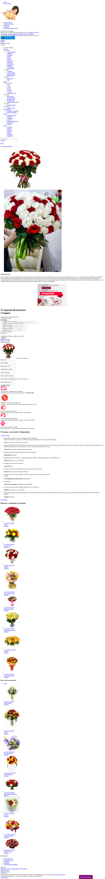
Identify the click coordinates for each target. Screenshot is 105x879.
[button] (86, 877)
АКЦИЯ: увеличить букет (10, 321)
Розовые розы (11, 99)
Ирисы (9, 56)
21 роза (9, 89)
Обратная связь (5, 871)
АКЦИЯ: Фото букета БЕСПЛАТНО (13, 323)
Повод (6, 114)
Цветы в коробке (12, 112)
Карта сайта (23, 868)
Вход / (5, 2)
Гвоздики (9, 55)
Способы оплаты (8, 24)
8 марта (9, 124)
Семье (9, 133)
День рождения (11, 115)
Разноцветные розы (12, 102)
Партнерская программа (10, 28)
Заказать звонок (9, 37)
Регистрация (7, 3)
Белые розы (10, 96)
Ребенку (9, 130)
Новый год (10, 122)
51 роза (9, 90)
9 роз (8, 86)
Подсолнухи (10, 64)
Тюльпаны (10, 66)
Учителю (9, 131)
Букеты (6, 49)
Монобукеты (10, 75)
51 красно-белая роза (6, 146)
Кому (5, 125)
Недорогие (10, 78)
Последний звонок (12, 121)
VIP (8, 80)
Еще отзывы (4, 499)
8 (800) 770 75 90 (34, 32)
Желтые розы (11, 100)
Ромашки (9, 65)
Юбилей (9, 116)
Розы (5, 81)
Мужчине (10, 134)
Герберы (9, 53)
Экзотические (11, 72)
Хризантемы (10, 68)
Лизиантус (10, 61)
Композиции (7, 109)
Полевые (9, 71)
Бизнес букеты (11, 74)
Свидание (10, 118)
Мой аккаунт (4, 868)
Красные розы (11, 97)
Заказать (6, 526)
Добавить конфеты (7, 326)
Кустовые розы (11, 105)
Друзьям (9, 127)
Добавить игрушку (8, 328)
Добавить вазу (6, 330)
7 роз (8, 84)
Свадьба (9, 119)
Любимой (10, 136)
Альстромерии (11, 52)
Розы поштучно (11, 93)
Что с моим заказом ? (14, 868)
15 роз (9, 87)
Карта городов (8, 22)
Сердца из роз (11, 108)
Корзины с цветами (12, 111)
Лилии (9, 59)
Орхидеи (9, 62)
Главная (3, 140)
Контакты (6, 26)
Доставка (6, 25)
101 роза (9, 91)
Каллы (9, 58)
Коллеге (9, 128)
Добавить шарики (7, 325)
